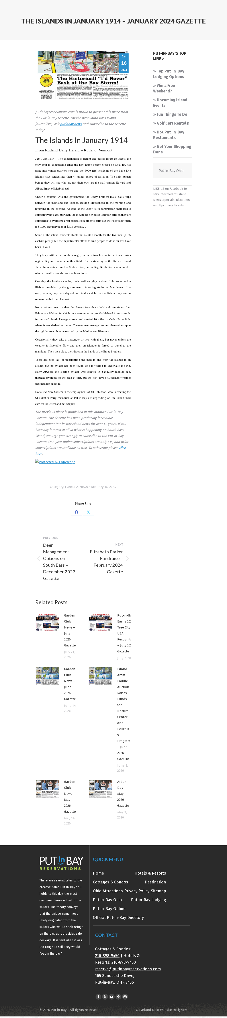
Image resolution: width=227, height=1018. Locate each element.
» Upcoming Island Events (170, 103)
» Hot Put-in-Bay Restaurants (168, 135)
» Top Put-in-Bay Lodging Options (168, 74)
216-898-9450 (107, 955)
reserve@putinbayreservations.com (128, 969)
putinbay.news (71, 124)
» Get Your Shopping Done (172, 149)
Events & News (76, 487)
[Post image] (47, 622)
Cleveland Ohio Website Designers (162, 1010)
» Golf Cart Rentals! (171, 123)
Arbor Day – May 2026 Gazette (123, 794)
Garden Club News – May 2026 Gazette (70, 797)
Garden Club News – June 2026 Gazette (70, 684)
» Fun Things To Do (170, 114)
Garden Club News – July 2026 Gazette (70, 630)
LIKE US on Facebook (168, 189)
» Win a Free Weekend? (164, 88)
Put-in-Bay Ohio (171, 170)
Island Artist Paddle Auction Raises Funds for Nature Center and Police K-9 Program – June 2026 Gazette (123, 714)
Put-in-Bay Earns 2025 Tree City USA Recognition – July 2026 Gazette (126, 633)
